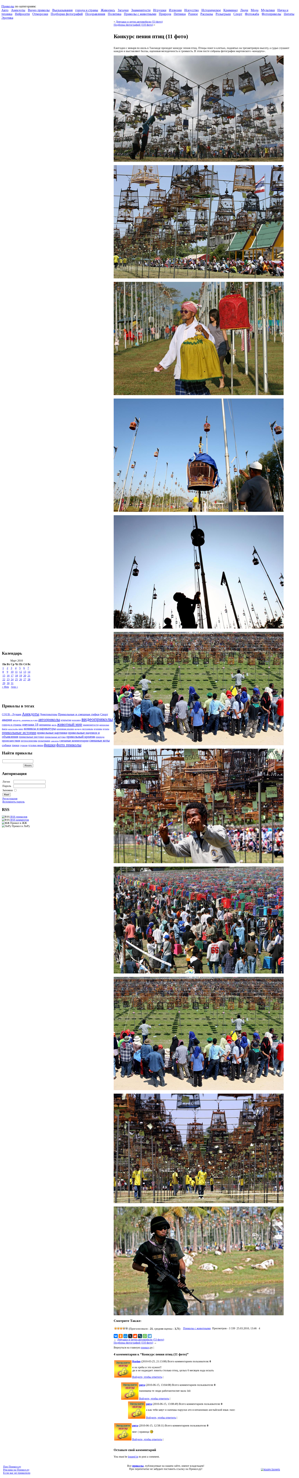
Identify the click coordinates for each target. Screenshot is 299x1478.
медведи (78, 729)
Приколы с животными (140, 14)
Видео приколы (39, 10)
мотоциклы (87, 729)
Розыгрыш (223, 14)
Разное (193, 14)
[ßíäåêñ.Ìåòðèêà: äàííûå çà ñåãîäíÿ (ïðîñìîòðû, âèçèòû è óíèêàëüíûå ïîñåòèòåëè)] (270, 1469)
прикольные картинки (52, 733)
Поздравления (95, 14)
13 (24, 671)
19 (20, 675)
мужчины (98, 729)
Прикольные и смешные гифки (78, 714)
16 (8, 675)
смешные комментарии (74, 740)
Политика (114, 14)
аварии (7, 720)
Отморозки (40, 14)
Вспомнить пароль (13, 801)
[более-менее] (121, 1328)
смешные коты (99, 740)
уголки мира (35, 745)
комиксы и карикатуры (40, 728)
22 (3, 679)
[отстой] (115, 1328)
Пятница (180, 14)
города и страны (86, 10)
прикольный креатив (80, 736)
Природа (165, 14)
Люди (244, 10)
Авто (4, 10)
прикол (145, 1347)
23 (8, 679)
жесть (54, 725)
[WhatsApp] (145, 1336)
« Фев (5, 686)
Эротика (7, 18)
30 (8, 683)
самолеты (55, 741)
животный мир (69, 724)
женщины (45, 724)
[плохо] (118, 1328)
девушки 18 (30, 724)
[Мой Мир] (125, 1336)
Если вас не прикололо (16, 1472)
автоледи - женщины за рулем (25, 720)
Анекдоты (18, 10)
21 (29, 675)
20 (24, 675)
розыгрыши (44, 741)
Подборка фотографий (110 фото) (133, 24)
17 (12, 675)
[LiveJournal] (140, 1336)
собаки (6, 745)
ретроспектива (29, 740)
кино (21, 729)
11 (16, 671)
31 (12, 683)
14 (29, 671)
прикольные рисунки (31, 736)
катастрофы (13, 729)
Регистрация (9, 798)
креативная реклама (65, 729)
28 (29, 679)
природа (100, 737)
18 (16, 675)
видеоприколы (97, 719)
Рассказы (206, 14)
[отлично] (126, 1328)
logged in (133, 1456)
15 (3, 675)
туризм (24, 745)
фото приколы (68, 744)
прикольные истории (19, 733)
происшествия (11, 740)
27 (24, 679)
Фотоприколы (271, 14)
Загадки (123, 10)
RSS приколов (18, 816)
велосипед (76, 720)
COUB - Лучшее (11, 714)
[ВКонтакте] (116, 1336)
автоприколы (49, 719)
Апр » (14, 686)
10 (12, 671)
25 (16, 679)
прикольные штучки (55, 737)
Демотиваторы (48, 714)
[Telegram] (150, 1336)
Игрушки (159, 10)
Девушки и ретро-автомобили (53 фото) (139, 21)
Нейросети (22, 14)
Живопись (108, 10)
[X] (130, 1336)
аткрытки (66, 719)
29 (3, 683)
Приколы (7, 6)
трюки (15, 745)
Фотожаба (252, 14)
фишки (50, 745)
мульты (106, 729)
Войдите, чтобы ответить (147, 1376)
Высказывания (62, 10)
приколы (138, 1465)
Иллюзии (175, 10)
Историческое (211, 10)
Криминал (230, 10)
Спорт (237, 14)
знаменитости (91, 724)
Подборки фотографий (67, 14)
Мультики (268, 10)
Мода (254, 10)
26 (20, 679)
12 (20, 671)
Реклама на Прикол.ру (16, 1469)
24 (12, 679)
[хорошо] (124, 1328)
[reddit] (135, 1336)
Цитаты (289, 14)
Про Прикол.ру (12, 1466)
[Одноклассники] (121, 1336)
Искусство (191, 10)
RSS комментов (19, 819)
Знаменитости (141, 10)
